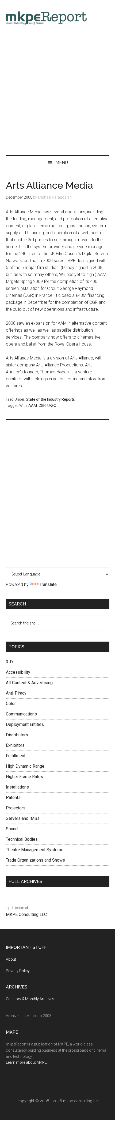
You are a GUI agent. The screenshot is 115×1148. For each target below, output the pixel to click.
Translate (48, 584)
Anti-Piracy (16, 693)
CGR (42, 405)
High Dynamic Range (25, 766)
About (11, 959)
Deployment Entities (25, 724)
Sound (12, 828)
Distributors (17, 734)
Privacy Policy (18, 971)
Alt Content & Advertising (29, 682)
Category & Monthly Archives (30, 999)
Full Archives (25, 881)
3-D (9, 661)
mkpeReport (57, 17)
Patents (13, 797)
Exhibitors (15, 745)
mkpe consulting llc (80, 1101)
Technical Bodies (22, 839)
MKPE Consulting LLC (26, 914)
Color (11, 703)
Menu (61, 162)
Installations (17, 787)
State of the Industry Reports (50, 399)
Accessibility (18, 672)
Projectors (15, 807)
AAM (32, 405)
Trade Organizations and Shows (35, 860)
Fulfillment (15, 755)
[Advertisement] (57, 92)
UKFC (51, 405)
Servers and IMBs (23, 818)
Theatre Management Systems (34, 849)
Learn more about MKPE (26, 1062)
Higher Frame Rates (24, 776)
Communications (21, 714)
